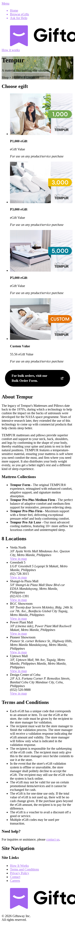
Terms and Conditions (24, 869)
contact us (52, 839)
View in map (18, 558)
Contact (15, 877)
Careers (15, 880)
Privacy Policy (19, 873)
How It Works (19, 865)
